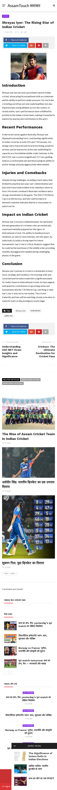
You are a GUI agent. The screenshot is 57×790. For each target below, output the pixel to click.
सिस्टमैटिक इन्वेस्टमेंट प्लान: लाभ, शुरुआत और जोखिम (29, 715)
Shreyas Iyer (21, 311)
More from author (30, 380)
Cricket (5, 16)
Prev (6, 574)
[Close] (14, 746)
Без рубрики (28, 693)
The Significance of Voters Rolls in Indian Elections (40, 756)
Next (13, 574)
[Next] (11, 672)
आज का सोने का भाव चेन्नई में (41, 778)
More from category (13, 383)
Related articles (11, 380)
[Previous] (6, 672)
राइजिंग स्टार (8, 316)
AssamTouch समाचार (24, 5)
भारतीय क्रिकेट (35, 311)
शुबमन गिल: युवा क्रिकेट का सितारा (23, 563)
